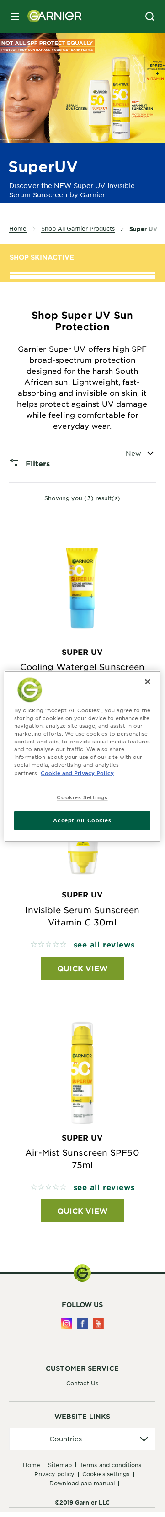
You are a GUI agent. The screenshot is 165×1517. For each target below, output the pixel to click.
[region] (82, 756)
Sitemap (60, 1464)
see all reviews (104, 944)
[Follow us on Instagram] (67, 1324)
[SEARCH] (149, 16)
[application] (82, 1439)
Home (31, 1464)
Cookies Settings (106, 1474)
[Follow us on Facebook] (82, 1324)
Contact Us (82, 1383)
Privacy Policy (54, 1474)
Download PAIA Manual (82, 1483)
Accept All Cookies (82, 820)
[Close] (148, 681)
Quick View (82, 968)
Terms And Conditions (110, 1464)
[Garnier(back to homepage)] (51, 16)
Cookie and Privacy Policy (77, 773)
